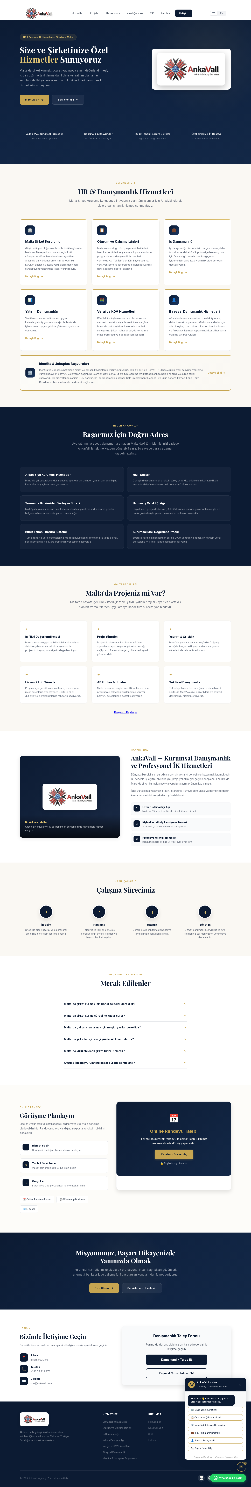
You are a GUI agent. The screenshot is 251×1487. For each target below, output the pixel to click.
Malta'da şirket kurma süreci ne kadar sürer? (94, 1015)
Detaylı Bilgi (32, 276)
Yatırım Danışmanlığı (113, 1440)
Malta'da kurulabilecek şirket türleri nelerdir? (94, 1051)
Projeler (95, 13)
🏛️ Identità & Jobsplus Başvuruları (208, 1425)
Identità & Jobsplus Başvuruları (120, 1458)
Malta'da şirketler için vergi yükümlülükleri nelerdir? (99, 1039)
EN (221, 13)
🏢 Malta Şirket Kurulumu (204, 1409)
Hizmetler (77, 13)
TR (213, 13)
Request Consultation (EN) (176, 1373)
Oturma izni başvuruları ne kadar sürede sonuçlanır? (99, 1062)
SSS (152, 13)
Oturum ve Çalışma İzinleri (117, 1427)
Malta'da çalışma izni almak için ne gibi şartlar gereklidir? (102, 1027)
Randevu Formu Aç (174, 1154)
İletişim (183, 13)
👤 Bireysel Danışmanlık (203, 1440)
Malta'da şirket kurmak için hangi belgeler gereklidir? (100, 1004)
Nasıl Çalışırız (135, 13)
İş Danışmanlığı (111, 1434)
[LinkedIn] (201, 1478)
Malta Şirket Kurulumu (115, 1421)
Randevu (166, 13)
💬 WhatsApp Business (72, 1199)
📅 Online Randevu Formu (37, 1199)
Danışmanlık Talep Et (176, 1359)
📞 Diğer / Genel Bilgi (201, 1448)
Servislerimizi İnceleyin (141, 1288)
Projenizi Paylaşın (125, 712)
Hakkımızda (113, 13)
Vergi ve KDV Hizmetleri (116, 1446)
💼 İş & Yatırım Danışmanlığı (205, 1433)
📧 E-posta (29, 1209)
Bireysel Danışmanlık (114, 1452)
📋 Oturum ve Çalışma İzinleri (206, 1417)
